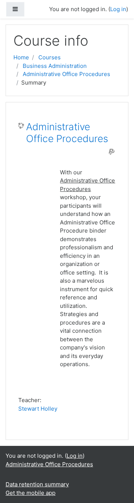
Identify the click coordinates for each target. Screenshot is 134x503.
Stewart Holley (37, 408)
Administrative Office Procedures (66, 74)
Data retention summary (37, 484)
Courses (49, 57)
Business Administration (55, 65)
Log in (75, 455)
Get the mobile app (30, 492)
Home (21, 57)
